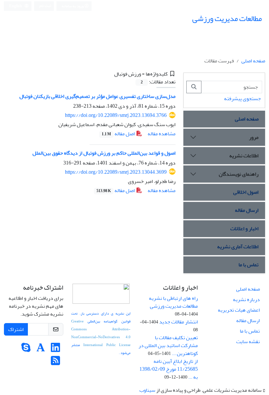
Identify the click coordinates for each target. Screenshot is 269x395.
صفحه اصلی (253, 61)
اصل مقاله (119, 134)
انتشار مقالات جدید (178, 322)
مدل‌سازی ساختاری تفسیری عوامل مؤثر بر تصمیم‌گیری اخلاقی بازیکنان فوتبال (97, 96)
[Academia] (41, 350)
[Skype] (26, 350)
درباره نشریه (246, 299)
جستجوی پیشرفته (242, 98)
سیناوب (147, 390)
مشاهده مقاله (162, 134)
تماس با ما (248, 265)
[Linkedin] (55, 350)
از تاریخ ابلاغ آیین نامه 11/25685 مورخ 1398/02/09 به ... (168, 369)
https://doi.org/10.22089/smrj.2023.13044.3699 (116, 172)
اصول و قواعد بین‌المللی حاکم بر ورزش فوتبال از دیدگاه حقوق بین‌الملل (104, 153)
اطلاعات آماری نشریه (238, 247)
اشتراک (16, 329)
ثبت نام (45, 6)
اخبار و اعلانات (244, 228)
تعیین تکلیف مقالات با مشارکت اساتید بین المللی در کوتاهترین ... (168, 345)
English (16, 6)
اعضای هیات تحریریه (239, 310)
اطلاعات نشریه (244, 156)
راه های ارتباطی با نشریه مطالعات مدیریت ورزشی (173, 302)
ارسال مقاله (247, 210)
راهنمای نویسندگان (239, 174)
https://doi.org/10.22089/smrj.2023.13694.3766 (116, 115)
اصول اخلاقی (246, 192)
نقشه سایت (248, 341)
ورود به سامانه (73, 6)
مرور (254, 137)
